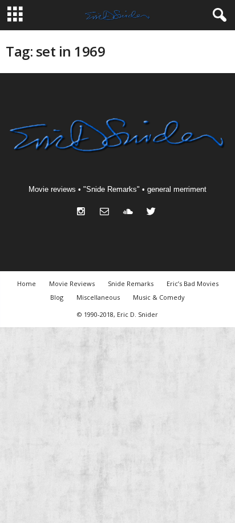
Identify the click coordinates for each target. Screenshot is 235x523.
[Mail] (107, 212)
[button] (217, 15)
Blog (56, 297)
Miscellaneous (98, 297)
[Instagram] (83, 212)
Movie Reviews (72, 283)
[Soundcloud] (130, 212)
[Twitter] (152, 212)
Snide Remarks (130, 283)
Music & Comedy (159, 297)
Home (26, 283)
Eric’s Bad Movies (192, 283)
